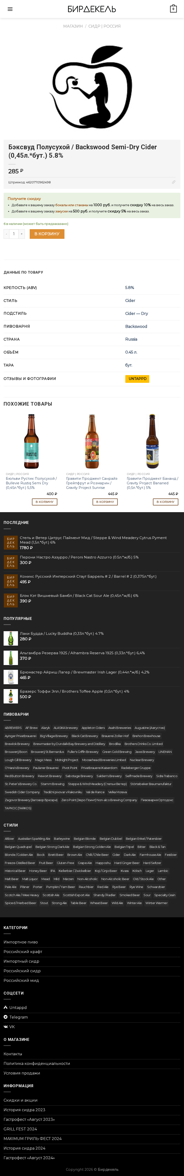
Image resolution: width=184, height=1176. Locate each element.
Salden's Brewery (109, 776)
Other (161, 879)
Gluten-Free (65, 863)
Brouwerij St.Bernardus (47, 752)
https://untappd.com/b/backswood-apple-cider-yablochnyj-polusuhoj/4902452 (137, 379)
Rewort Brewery (49, 776)
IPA (53, 871)
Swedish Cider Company (22, 792)
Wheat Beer (99, 903)
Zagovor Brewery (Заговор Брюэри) (31, 800)
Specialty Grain (164, 895)
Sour (147, 895)
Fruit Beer (46, 863)
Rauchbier (86, 887)
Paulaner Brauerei (45, 768)
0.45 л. (131, 352)
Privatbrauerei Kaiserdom (99, 768)
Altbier (9, 838)
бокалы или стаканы (71, 205)
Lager (150, 871)
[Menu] (10, 9)
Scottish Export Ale (76, 895)
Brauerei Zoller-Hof (115, 736)
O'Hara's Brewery (17, 768)
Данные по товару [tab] (23, 272)
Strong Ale (59, 903)
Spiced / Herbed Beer (20, 903)
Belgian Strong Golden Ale (92, 847)
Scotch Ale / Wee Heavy (22, 895)
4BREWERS (13, 728)
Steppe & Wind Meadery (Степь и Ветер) (97, 784)
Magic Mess (43, 760)
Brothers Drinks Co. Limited (144, 744)
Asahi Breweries (119, 728)
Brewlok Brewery (17, 744)
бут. (128, 365)
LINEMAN (165, 752)
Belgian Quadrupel (18, 847)
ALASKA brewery (66, 728)
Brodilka (115, 744)
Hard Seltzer (152, 863)
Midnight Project (66, 760)
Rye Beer (119, 887)
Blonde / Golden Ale (19, 855)
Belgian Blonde (85, 838)
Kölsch (137, 871)
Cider (130, 300)
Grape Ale (85, 863)
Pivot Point (69, 768)
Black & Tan (158, 847)
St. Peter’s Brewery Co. (21, 784)
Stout (44, 903)
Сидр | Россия (104, 26)
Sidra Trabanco (166, 776)
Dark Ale (130, 855)
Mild (56, 879)
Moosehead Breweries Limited (104, 760)
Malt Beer (11, 879)
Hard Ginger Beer (126, 863)
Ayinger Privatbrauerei (20, 736)
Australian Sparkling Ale (34, 838)
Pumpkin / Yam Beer (60, 887)
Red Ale (103, 887)
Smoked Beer (130, 895)
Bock (40, 855)
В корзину (46, 234)
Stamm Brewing (52, 784)
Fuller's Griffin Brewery (83, 752)
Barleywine (62, 838)
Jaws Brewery (145, 752)
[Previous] (3, 460)
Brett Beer (55, 855)
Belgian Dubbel (111, 838)
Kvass (125, 871)
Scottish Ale (51, 895)
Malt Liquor (30, 879)
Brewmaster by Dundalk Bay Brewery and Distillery (69, 744)
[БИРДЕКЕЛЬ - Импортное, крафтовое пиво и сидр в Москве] (92, 9)
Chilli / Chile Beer (97, 855)
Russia (131, 339)
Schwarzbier (156, 887)
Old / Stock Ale (143, 879)
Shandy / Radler (104, 895)
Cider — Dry (136, 313)
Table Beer (78, 903)
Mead (45, 879)
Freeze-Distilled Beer (20, 863)
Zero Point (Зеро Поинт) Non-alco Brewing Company (99, 800)
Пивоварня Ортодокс (157, 800)
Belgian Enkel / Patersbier (143, 838)
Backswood (136, 326)
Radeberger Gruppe (136, 768)
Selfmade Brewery (138, 776)
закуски (61, 211)
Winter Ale (134, 903)
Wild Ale (117, 903)
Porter (37, 887)
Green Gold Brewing (116, 752)
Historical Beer (15, 871)
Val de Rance (95, 792)
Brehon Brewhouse (146, 736)
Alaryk (45, 728)
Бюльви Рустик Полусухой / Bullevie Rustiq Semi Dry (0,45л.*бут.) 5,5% (31, 483)
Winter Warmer (156, 903)
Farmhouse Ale (150, 855)
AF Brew (31, 728)
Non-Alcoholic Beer (115, 879)
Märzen (68, 879)
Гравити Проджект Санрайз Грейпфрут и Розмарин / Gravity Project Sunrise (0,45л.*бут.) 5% (91, 485)
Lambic (163, 871)
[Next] (180, 460)
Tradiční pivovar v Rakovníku (63, 792)
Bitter (141, 847)
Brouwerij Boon (16, 752)
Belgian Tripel (124, 847)
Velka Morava (117, 792)
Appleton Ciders (93, 728)
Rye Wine (136, 887)
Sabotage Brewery (79, 776)
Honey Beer (38, 871)
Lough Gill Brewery (18, 760)
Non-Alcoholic (87, 879)
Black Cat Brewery (85, 736)
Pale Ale (10, 887)
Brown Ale (74, 855)
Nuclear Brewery (142, 760)
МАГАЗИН (73, 26)
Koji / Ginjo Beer (106, 871)
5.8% (129, 287)
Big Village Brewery (54, 736)
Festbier (171, 855)
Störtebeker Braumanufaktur (150, 784)
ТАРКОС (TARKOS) (18, 808)
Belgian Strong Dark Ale (52, 847)
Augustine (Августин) (150, 728)
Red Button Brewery (19, 776)
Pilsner (24, 887)
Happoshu (103, 863)
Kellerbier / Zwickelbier (75, 871)
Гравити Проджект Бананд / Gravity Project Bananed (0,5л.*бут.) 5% (152, 483)
